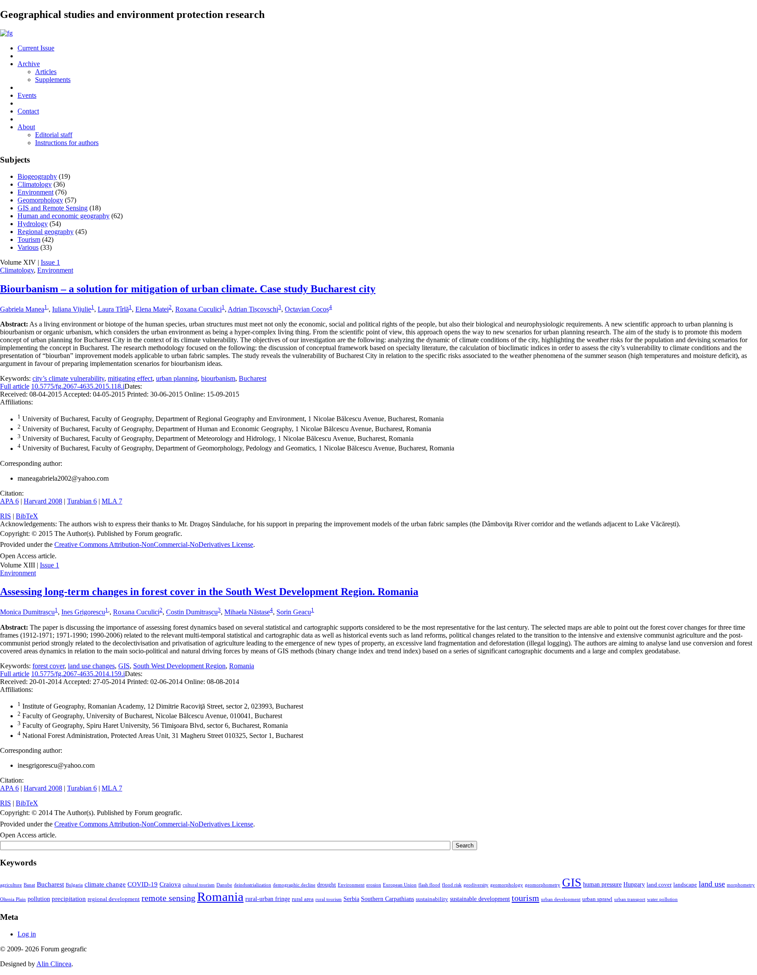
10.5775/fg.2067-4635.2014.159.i (78, 673)
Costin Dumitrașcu (192, 612)
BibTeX (27, 516)
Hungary (634, 884)
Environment (35, 192)
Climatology (35, 184)
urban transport (629, 899)
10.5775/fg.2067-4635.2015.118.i (77, 386)
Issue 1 (50, 262)
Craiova (170, 884)
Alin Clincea (53, 964)
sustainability (432, 899)
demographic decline (294, 885)
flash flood (429, 885)
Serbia (351, 898)
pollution (39, 898)
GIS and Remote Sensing (53, 208)
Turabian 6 (82, 501)
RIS (5, 516)
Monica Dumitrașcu (27, 612)
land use (712, 883)
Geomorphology (40, 200)
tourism (525, 898)
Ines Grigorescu (83, 612)
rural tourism (328, 899)
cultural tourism (199, 885)
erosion (373, 885)
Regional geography (46, 231)
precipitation (69, 898)
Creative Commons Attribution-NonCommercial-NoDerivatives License (153, 544)
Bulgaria (74, 885)
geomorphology (506, 885)
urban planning (177, 378)
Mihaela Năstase (247, 612)
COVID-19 (142, 884)
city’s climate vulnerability (68, 378)
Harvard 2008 (43, 501)
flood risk (452, 885)
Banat (29, 885)
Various (28, 247)
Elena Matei (152, 309)
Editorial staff (53, 134)
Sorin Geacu (293, 612)
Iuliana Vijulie (71, 309)
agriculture (11, 885)
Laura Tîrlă (113, 309)
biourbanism (218, 378)
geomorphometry (542, 885)
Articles (46, 71)
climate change (105, 884)
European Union (400, 885)
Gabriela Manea (22, 309)
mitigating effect (130, 378)
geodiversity (475, 885)
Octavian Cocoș (307, 309)
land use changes (91, 666)
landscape (685, 885)
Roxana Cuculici (198, 309)
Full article (14, 386)
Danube (224, 885)
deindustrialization (252, 885)
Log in (27, 934)
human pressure (602, 884)
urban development (560, 899)
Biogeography (37, 176)
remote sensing (168, 898)
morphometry (741, 885)
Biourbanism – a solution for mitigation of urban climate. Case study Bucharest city (187, 288)
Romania (241, 666)
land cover (659, 885)
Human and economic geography (64, 216)
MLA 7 (112, 501)
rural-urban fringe (267, 898)
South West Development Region (179, 666)
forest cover (48, 666)
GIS (124, 666)
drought (326, 885)
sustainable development (480, 898)
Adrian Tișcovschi (253, 309)
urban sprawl (597, 899)
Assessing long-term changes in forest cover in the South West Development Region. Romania (209, 591)
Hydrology (33, 223)
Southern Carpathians (387, 898)
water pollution (662, 899)
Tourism (29, 239)
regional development (114, 899)
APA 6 (9, 501)
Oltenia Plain (13, 899)
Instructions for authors (67, 142)
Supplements (53, 79)
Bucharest (252, 378)
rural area (303, 899)
